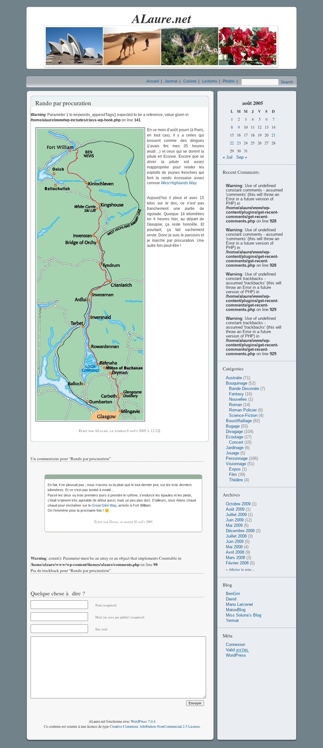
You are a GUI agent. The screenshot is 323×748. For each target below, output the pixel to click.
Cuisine (190, 81)
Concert (236, 442)
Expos (235, 469)
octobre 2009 (238, 504)
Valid (237, 650)
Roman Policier (243, 410)
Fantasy (236, 394)
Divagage (234, 431)
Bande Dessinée (244, 388)
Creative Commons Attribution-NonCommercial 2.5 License (155, 726)
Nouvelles (238, 399)
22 (232, 143)
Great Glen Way (104, 505)
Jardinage (235, 448)
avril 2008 (235, 552)
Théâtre (236, 480)
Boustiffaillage (239, 421)
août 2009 (235, 509)
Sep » (241, 157)
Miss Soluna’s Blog (243, 615)
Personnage (237, 458)
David (231, 599)
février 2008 (237, 563)
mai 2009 (234, 525)
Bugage (233, 426)
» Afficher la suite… (240, 569)
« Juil (227, 157)
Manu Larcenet (239, 604)
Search (287, 82)
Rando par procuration (63, 103)
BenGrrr (233, 594)
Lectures (209, 81)
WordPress (236, 655)
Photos (229, 81)
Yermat (232, 620)
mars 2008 (235, 558)
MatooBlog (235, 610)
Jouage (232, 453)
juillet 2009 (236, 515)
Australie (234, 378)
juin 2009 (235, 520)
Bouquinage (236, 383)
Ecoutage (234, 437)
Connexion (235, 644)
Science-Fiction (243, 415)
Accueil (152, 81)
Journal (171, 81)
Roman (235, 405)
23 (239, 143)
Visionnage (236, 464)
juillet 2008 (236, 536)
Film (233, 474)
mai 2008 (234, 547)
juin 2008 (235, 541)
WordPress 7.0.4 (143, 721)
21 (273, 135)
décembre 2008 (240, 531)
